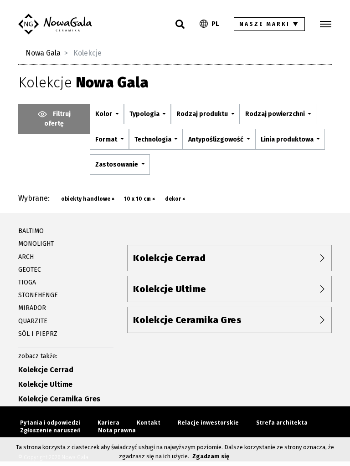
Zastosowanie (117, 164)
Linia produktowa (288, 139)
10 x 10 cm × (139, 199)
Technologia (153, 139)
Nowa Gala (43, 53)
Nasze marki (269, 24)
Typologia (145, 114)
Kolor (104, 114)
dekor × (175, 199)
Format (106, 139)
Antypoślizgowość (216, 139)
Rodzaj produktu (202, 114)
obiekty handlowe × (87, 199)
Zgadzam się (210, 456)
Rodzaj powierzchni (275, 114)
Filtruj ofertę (57, 118)
